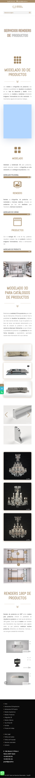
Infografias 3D (8, 717)
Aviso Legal (7, 734)
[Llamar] (2, 392)
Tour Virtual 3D (8, 723)
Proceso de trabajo (9, 728)
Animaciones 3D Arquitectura (12, 706)
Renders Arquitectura (10, 712)
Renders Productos (9, 715)
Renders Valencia (9, 720)
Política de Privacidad (10, 740)
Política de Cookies (9, 737)
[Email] (2, 388)
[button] (6, 414)
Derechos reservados (10, 742)
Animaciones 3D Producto (11, 709)
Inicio (6, 704)
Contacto (7, 745)
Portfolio (7, 725)
